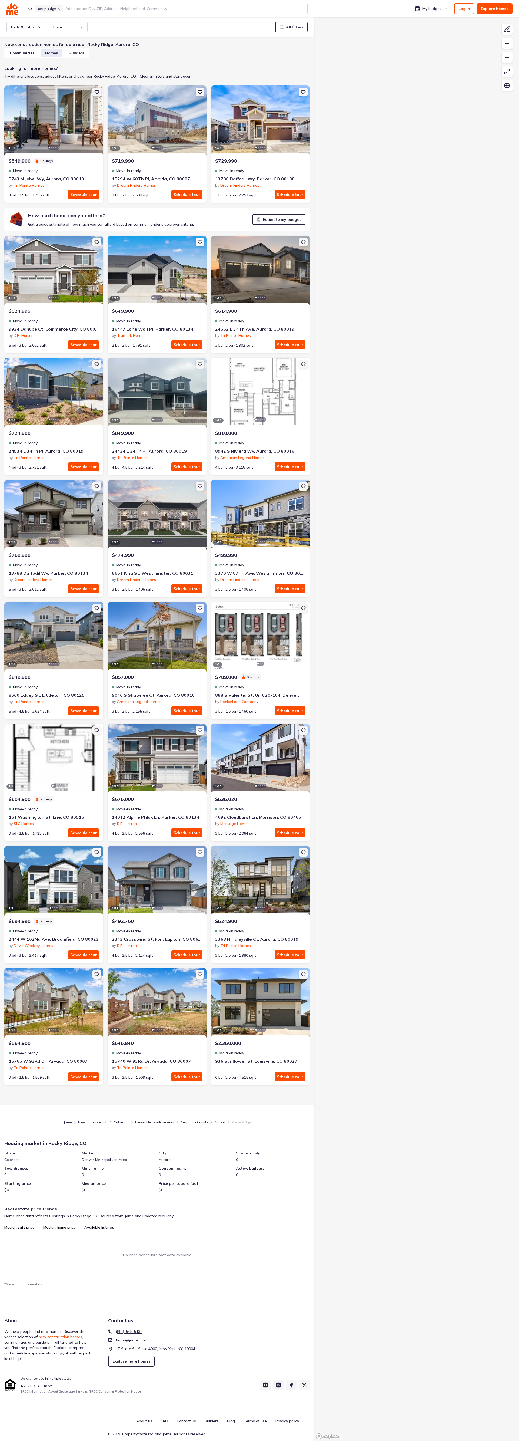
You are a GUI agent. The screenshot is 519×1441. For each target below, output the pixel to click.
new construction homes (60, 1336)
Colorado (121, 1122)
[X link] (304, 1385)
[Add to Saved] (96, 92)
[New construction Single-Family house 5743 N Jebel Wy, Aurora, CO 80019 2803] (53, 121)
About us (144, 1421)
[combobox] (184, 8)
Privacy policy (287, 1421)
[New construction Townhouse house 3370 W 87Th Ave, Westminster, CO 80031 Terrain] (260, 515)
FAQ (164, 1421)
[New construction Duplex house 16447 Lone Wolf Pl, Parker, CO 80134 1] (157, 271)
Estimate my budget (282, 219)
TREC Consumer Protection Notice (115, 1391)
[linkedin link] (278, 1385)
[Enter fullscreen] (507, 71)
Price (57, 27)
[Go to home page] (12, 8)
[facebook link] (291, 1385)
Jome (68, 1122)
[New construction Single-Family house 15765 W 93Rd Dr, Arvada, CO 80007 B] (53, 1003)
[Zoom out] (507, 57)
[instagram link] (265, 1385)
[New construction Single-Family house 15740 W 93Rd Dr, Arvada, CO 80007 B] (157, 1003)
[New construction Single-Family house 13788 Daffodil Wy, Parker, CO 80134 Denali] (53, 515)
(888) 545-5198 (129, 1331)
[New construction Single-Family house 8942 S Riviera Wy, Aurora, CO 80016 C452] (260, 393)
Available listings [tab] (99, 1227)
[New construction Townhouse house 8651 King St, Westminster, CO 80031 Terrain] (157, 515)
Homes (51, 53)
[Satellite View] (507, 85)
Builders (76, 53)
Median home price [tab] (59, 1227)
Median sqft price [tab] (19, 1227)
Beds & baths (23, 27)
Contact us (186, 1421)
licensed (38, 1378)
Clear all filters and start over (165, 76)
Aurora (219, 1122)
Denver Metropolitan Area (154, 1122)
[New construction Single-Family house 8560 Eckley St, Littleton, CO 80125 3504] (53, 637)
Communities (22, 53)
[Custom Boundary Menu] (507, 29)
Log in (464, 8)
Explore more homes (131, 1361)
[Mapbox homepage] (328, 1436)
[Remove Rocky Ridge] (59, 8)
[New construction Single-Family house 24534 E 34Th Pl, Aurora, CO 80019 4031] (53, 393)
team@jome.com (131, 1340)
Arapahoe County (194, 1122)
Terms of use (255, 1421)
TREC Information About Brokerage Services (54, 1391)
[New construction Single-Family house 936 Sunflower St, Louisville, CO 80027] (260, 1003)
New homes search (92, 1122)
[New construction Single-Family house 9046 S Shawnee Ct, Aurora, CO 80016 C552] (157, 637)
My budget (431, 8)
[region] (416, 729)
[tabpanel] (157, 1255)
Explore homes (494, 8)
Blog (231, 1421)
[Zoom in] (507, 43)
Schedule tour (83, 194)
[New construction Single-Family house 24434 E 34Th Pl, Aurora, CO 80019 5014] (157, 393)
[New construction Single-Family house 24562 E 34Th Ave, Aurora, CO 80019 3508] (260, 271)
